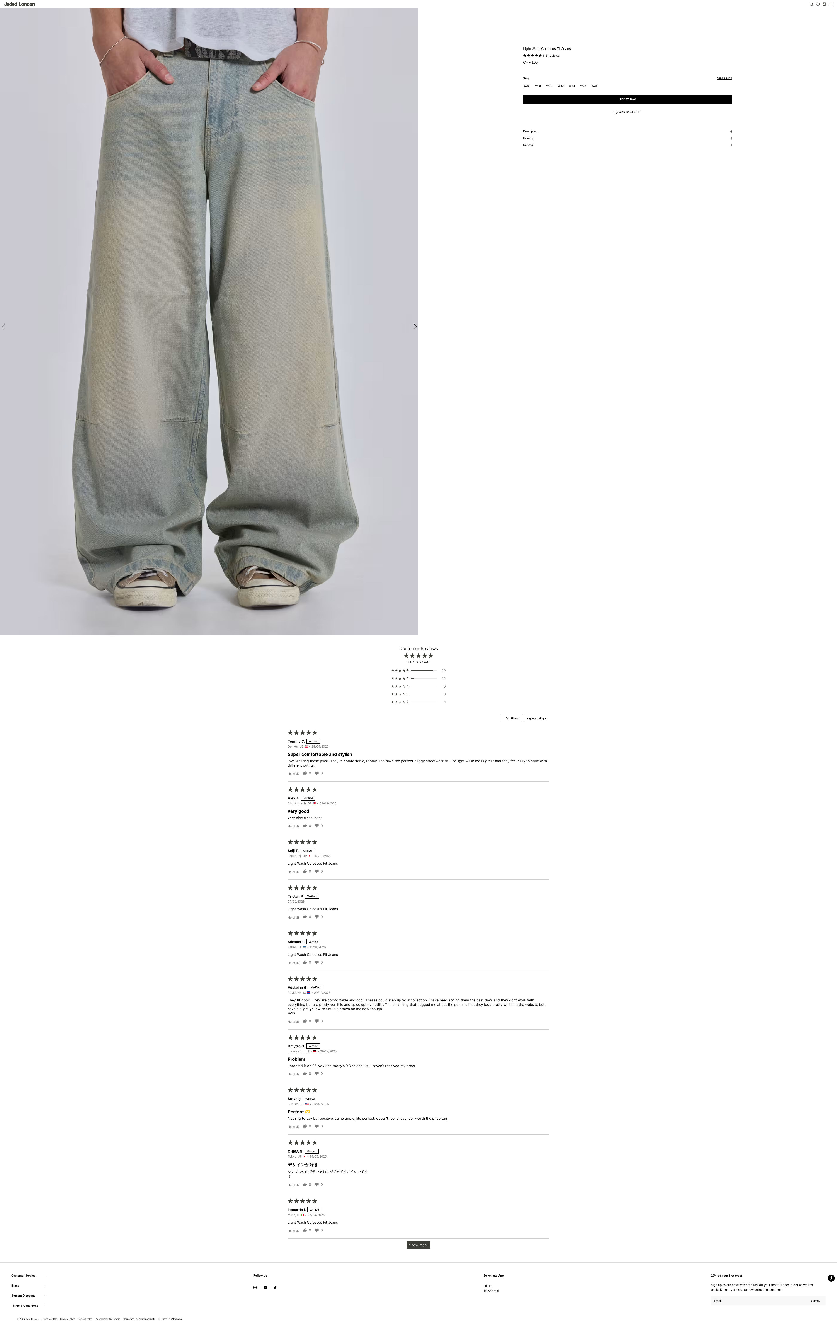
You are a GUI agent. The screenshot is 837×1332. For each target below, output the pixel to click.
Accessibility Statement (108, 1319)
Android (493, 1291)
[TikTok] (275, 1287)
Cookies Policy (85, 1319)
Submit (815, 1300)
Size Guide (724, 78)
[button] (533, 55)
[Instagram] (255, 1287)
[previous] (4, 326)
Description (530, 131)
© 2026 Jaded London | (29, 1319)
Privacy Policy (67, 1319)
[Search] (811, 4)
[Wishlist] (818, 4)
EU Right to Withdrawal (170, 1319)
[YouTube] (265, 1287)
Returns (528, 145)
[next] (414, 326)
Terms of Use (50, 1319)
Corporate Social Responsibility (139, 1319)
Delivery (528, 138)
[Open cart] (824, 4)
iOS (490, 1286)
